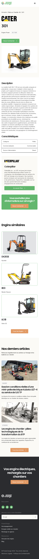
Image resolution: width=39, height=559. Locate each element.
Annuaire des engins (8, 538)
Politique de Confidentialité (21, 553)
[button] (34, 3)
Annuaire (4, 12)
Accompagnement (7, 526)
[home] (7, 3)
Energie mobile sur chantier (10, 529)
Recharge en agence (8, 531)
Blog (3, 541)
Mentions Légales (7, 553)
